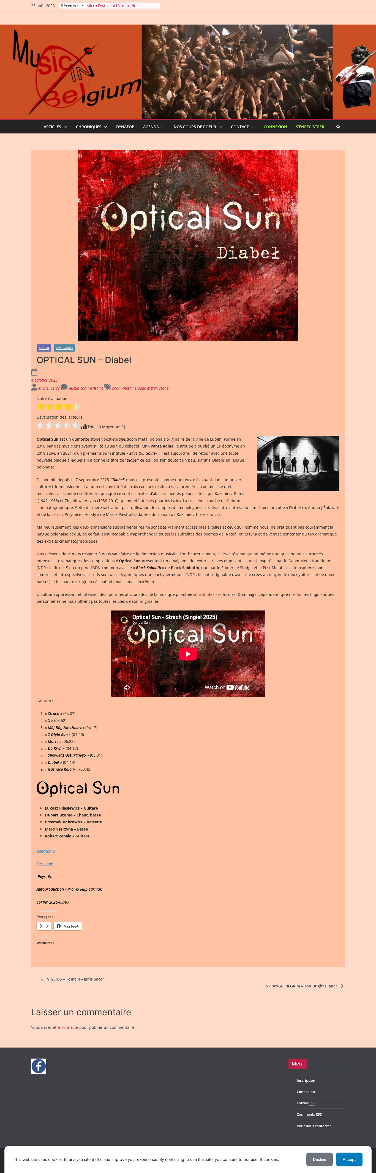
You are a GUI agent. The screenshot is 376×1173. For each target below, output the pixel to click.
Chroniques (88, 126)
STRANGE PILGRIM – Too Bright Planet (301, 986)
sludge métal (146, 388)
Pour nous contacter (314, 1125)
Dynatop (125, 126)
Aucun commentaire (85, 388)
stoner (164, 388)
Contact (240, 126)
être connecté (65, 1027)
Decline (319, 1159)
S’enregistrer (310, 126)
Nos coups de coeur (195, 126)
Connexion (275, 126)
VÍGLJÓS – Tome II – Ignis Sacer (75, 979)
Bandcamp (46, 851)
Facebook (45, 863)
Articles (52, 126)
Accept (349, 1159)
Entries (306, 1102)
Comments (309, 1114)
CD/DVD (44, 348)
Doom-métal (122, 388)
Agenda (151, 126)
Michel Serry (49, 388)
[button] (64, 127)
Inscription (306, 1080)
